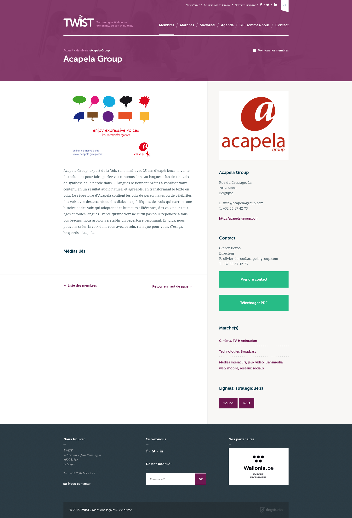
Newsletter (193, 4)
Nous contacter (79, 483)
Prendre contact (254, 279)
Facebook (261, 5)
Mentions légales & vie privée (112, 510)
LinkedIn (275, 5)
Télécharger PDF (253, 303)
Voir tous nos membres (273, 50)
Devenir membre (245, 4)
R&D (246, 403)
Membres (81, 50)
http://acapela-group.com (239, 219)
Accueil (68, 50)
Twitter (268, 5)
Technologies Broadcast (237, 352)
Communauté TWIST (217, 4)
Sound (228, 403)
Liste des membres (82, 286)
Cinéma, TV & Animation (238, 341)
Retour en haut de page (170, 286)
